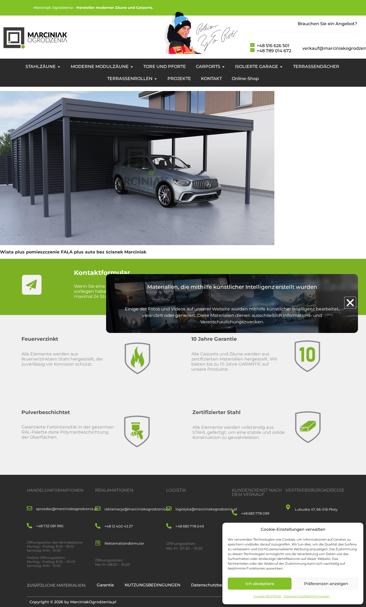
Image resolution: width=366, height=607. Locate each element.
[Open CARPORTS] (223, 66)
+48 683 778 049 (189, 526)
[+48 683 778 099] (234, 513)
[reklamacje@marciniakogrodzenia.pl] (97, 509)
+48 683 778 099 (255, 513)
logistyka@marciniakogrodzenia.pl (206, 509)
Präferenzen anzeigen (326, 583)
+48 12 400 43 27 (118, 526)
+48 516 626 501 (273, 45)
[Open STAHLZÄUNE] (59, 66)
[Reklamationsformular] (97, 543)
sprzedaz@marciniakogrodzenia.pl (67, 509)
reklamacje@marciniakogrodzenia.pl (137, 509)
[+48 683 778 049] (168, 526)
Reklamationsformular (124, 543)
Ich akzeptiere (259, 583)
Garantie (105, 584)
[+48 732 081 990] (29, 526)
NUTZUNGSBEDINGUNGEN (152, 584)
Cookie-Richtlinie (267, 596)
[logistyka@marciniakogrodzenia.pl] (168, 509)
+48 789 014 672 (274, 50)
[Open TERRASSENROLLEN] (155, 78)
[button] (350, 303)
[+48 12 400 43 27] (97, 526)
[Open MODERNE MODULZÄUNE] (131, 66)
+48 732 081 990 (50, 526)
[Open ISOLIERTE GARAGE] (281, 66)
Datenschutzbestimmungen (307, 596)
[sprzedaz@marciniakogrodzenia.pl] (29, 509)
